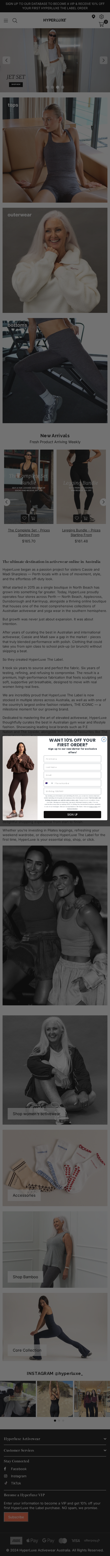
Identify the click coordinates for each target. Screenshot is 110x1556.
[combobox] (48, 783)
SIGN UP (72, 814)
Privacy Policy (93, 806)
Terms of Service (72, 808)
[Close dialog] (104, 739)
